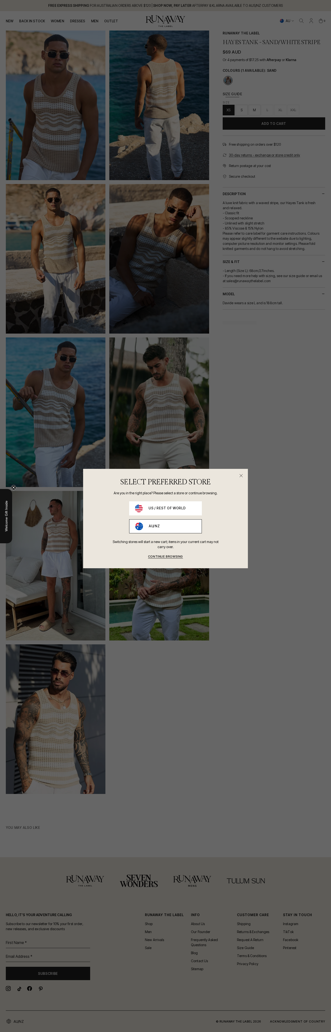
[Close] (241, 476)
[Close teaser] (13, 487)
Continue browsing (165, 556)
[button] (6, 516)
